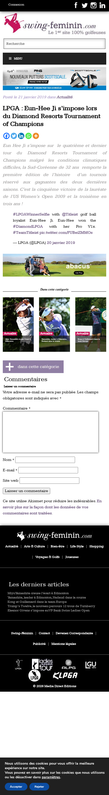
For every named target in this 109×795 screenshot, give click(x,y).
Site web (11, 480)
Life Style (77, 546)
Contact (44, 633)
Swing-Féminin (22, 633)
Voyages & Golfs (47, 557)
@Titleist (70, 214)
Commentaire (16, 408)
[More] (36, 136)
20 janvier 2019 (61, 242)
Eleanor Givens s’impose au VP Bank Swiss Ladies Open (48, 610)
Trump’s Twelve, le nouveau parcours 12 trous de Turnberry (51, 606)
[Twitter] (14, 136)
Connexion (16, 5)
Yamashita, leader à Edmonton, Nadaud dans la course (47, 597)
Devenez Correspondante (74, 633)
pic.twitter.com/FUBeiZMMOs (66, 232)
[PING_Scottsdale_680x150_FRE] (54, 78)
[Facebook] (6, 136)
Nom (8, 459)
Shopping (96, 546)
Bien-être (57, 546)
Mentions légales (63, 644)
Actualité (64, 97)
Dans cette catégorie (54, 289)
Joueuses (72, 557)
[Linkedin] (21, 136)
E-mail (10, 470)
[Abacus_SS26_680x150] (54, 265)
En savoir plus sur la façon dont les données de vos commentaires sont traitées (52, 507)
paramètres (51, 777)
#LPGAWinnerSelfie (31, 214)
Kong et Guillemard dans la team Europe (37, 602)
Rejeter (39, 787)
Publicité (39, 644)
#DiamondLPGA (28, 226)
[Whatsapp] (28, 136)
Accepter (16, 787)
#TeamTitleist (26, 232)
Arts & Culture (34, 546)
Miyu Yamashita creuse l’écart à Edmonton (38, 593)
